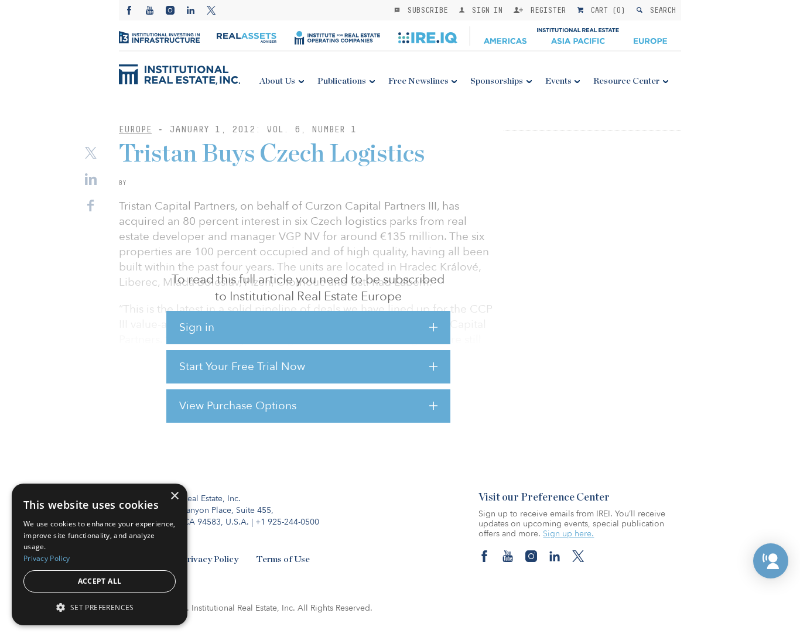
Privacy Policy (210, 559)
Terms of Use (283, 559)
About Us (277, 81)
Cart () (605, 10)
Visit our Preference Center (544, 497)
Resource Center (626, 81)
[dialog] (99, 554)
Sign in (196, 327)
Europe (135, 129)
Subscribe (425, 10)
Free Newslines (418, 81)
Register (546, 10)
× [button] (174, 496)
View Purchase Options (237, 405)
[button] (770, 560)
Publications (341, 81)
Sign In (484, 10)
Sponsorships (496, 81)
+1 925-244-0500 (287, 522)
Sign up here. (568, 533)
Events (558, 81)
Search (660, 10)
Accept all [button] (100, 581)
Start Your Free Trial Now (242, 366)
